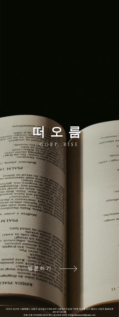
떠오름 (59, 131)
